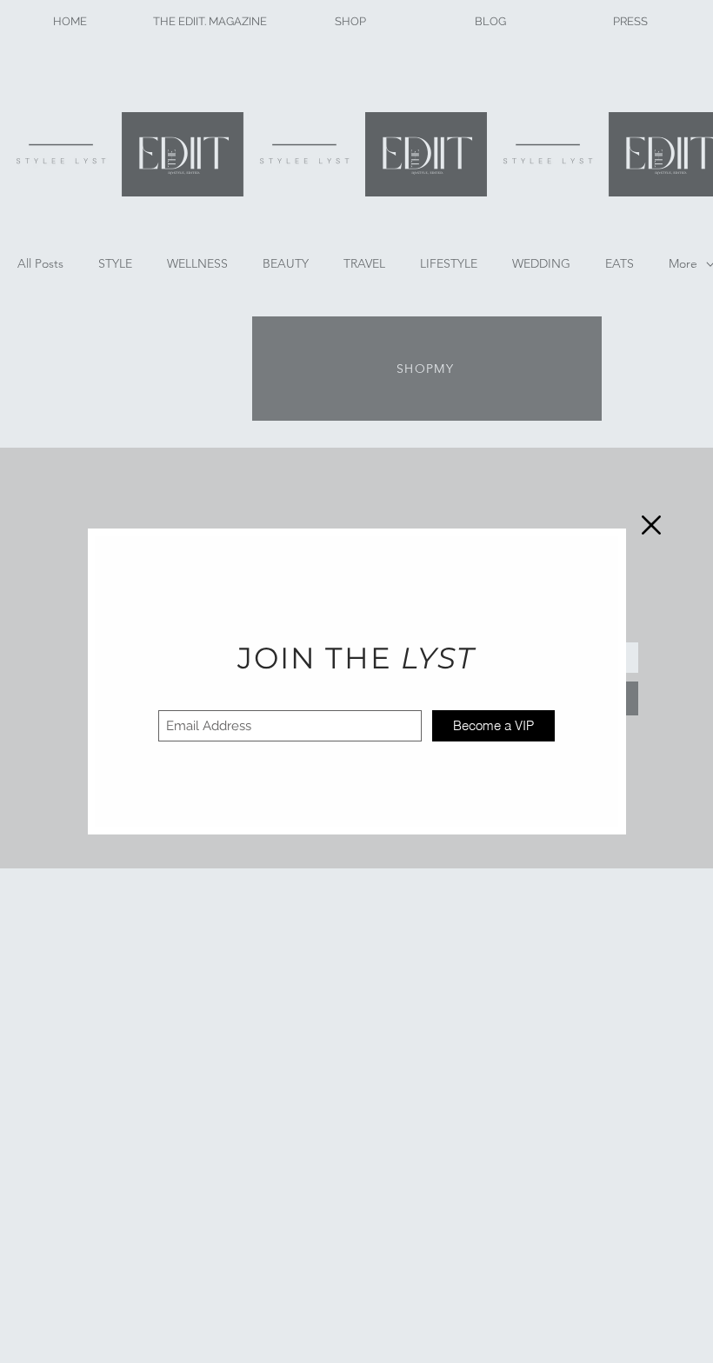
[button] (651, 525)
